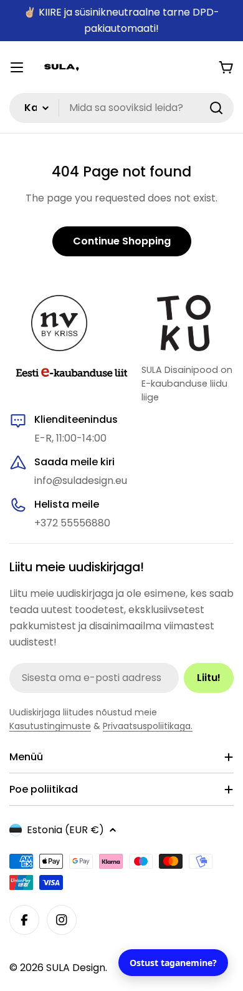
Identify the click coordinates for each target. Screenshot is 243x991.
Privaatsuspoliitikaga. (148, 726)
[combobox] (121, 108)
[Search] (216, 107)
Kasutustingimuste (50, 726)
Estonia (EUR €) (65, 830)
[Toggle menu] (16, 67)
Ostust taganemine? (173, 963)
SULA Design (75, 967)
